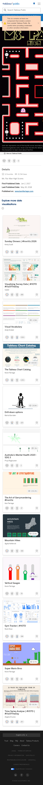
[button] (15, 775)
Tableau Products (32, 741)
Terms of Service (24, 751)
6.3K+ (23, 380)
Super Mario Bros (13, 668)
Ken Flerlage (9, 503)
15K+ (35, 277)
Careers (17, 745)
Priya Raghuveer (11, 461)
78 (21, 593)
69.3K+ (34, 705)
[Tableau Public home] (11, 3)
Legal (14, 751)
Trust (6, 741)
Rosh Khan (8, 629)
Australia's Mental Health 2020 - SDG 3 (21, 456)
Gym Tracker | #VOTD (15, 626)
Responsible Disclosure (16, 760)
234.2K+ (34, 491)
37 (21, 508)
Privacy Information (16, 755)
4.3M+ (35, 320)
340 (22, 551)
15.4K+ (34, 534)
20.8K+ (34, 619)
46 (21, 679)
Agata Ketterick (10, 544)
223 (22, 423)
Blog (11, 741)
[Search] (4, 10)
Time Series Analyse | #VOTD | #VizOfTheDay (20, 712)
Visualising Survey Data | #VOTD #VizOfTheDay (21, 285)
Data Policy (30, 755)
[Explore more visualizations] (34, 4)
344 (22, 636)
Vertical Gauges (12, 583)
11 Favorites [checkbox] (9, 174)
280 (22, 295)
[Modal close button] (38, 23)
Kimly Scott (9, 245)
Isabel (7, 290)
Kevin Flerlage (10, 373)
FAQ (16, 741)
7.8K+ (35, 235)
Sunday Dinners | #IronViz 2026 (20, 241)
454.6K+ (34, 363)
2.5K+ (35, 576)
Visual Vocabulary (13, 327)
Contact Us (25, 745)
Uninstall (32, 760)
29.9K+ (34, 406)
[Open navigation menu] (39, 3)
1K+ (36, 448)
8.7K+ (35, 662)
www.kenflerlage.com (24, 191)
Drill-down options (14, 412)
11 (18, 161)
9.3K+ (23, 337)
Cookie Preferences (21, 764)
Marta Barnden (10, 415)
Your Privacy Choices (23, 769)
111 (21, 252)
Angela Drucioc (10, 717)
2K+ (22, 722)
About (22, 741)
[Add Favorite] (36, 252)
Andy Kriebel (9, 330)
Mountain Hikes (12, 540)
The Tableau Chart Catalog (18, 369)
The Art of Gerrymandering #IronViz (18, 498)
